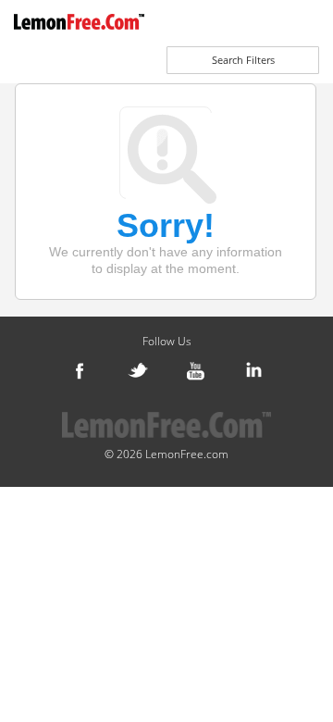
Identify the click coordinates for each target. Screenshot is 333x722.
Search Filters (243, 60)
